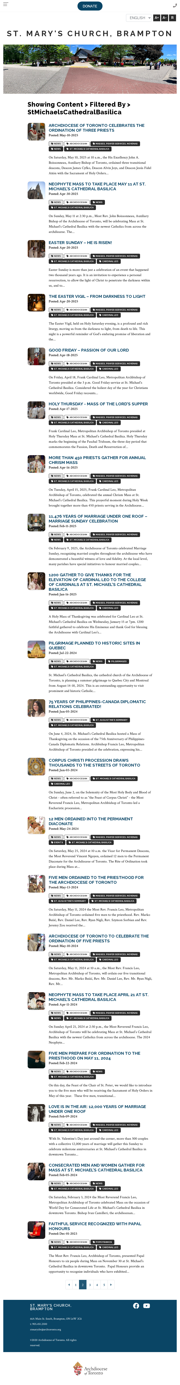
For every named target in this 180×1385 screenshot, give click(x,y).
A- (165, 18)
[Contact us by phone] (175, 6)
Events (58, 842)
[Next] (111, 1284)
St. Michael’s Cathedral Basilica (89, 149)
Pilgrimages (118, 661)
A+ (157, 18)
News (57, 143)
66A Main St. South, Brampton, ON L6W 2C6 (56, 1318)
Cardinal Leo (109, 261)
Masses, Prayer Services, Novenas (116, 143)
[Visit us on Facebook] (136, 1306)
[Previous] (68, 1284)
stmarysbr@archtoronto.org (45, 1329)
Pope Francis (103, 1242)
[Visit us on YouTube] (146, 1306)
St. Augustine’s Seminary (111, 720)
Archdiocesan (78, 143)
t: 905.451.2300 (38, 1324)
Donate (90, 6)
